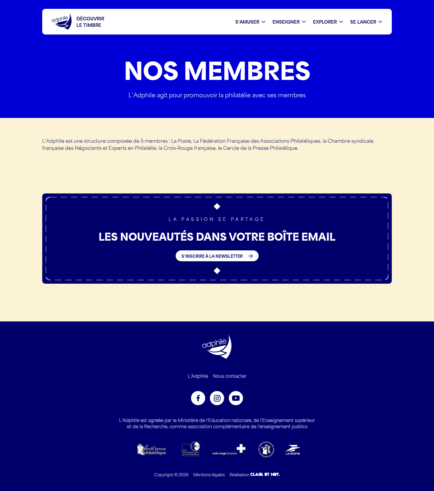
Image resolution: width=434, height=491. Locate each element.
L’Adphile (198, 375)
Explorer (325, 22)
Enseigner (286, 22)
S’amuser (247, 22)
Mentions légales (209, 474)
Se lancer (363, 22)
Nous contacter (230, 375)
